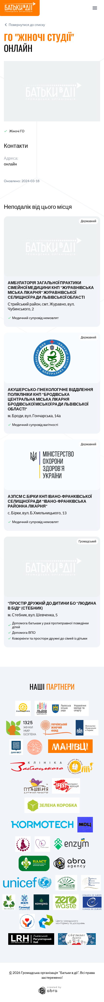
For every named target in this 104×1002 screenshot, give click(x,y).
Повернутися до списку (27, 25)
